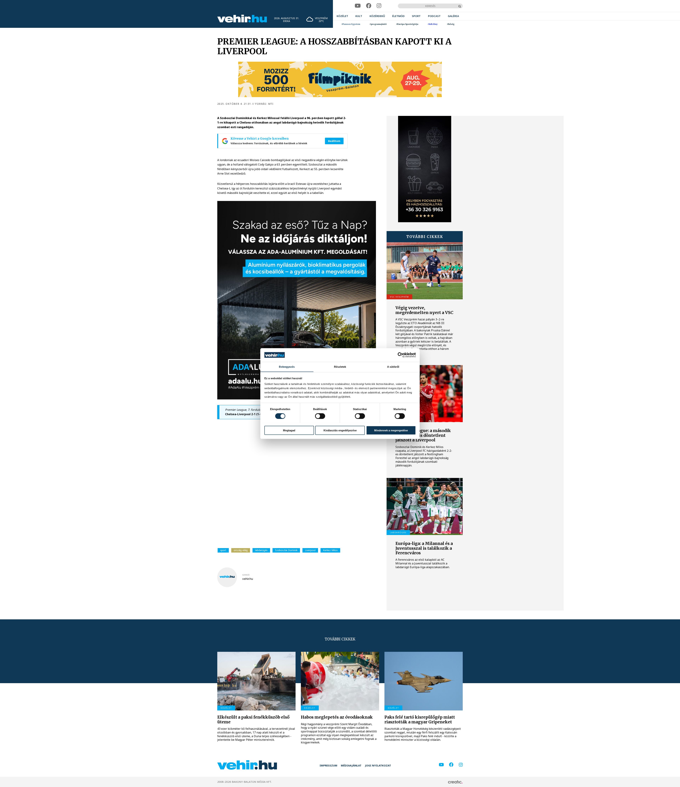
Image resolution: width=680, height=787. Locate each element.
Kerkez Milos (330, 550)
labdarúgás (261, 550)
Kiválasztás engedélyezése (340, 430)
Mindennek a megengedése (391, 430)
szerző (246, 575)
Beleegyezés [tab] (287, 366)
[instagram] (379, 6)
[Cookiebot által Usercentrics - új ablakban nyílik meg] (400, 355)
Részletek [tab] (340, 366)
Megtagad (289, 430)
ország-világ (241, 550)
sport (223, 550)
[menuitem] (342, 16)
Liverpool (310, 550)
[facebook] (368, 6)
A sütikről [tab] (393, 366)
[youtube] (358, 6)
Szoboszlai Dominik (286, 550)
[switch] (320, 416)
